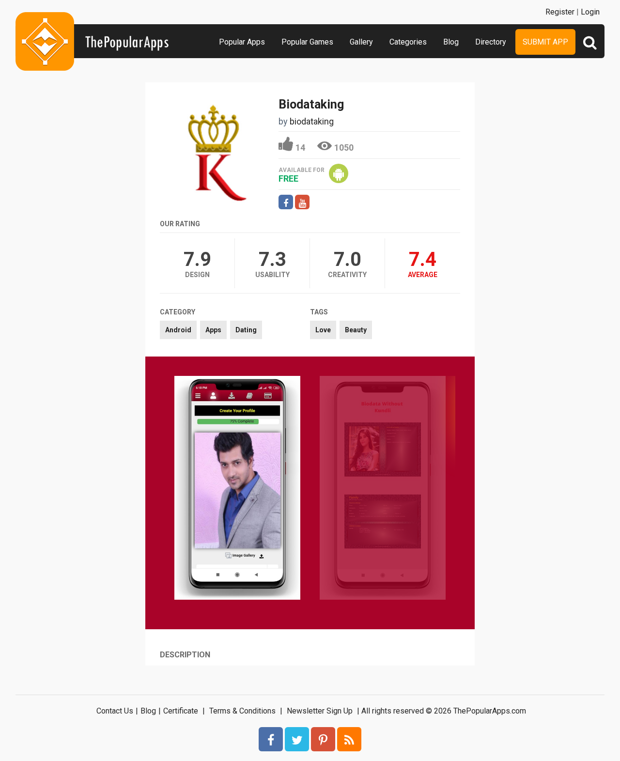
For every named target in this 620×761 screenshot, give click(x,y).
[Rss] (349, 739)
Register (559, 11)
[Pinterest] (323, 739)
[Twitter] (297, 739)
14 (300, 147)
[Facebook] (271, 739)
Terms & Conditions (242, 710)
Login (590, 11)
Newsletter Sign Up (320, 710)
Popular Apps (242, 42)
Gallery (361, 42)
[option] (237, 489)
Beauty (356, 330)
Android (178, 330)
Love (323, 330)
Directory (490, 42)
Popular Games (307, 42)
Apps (213, 330)
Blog (451, 42)
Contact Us (114, 710)
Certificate (180, 710)
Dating (246, 330)
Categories (408, 42)
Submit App (545, 42)
